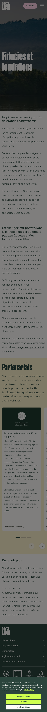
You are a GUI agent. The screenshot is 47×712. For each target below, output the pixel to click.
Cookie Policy (29, 690)
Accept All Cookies (23, 697)
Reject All (23, 702)
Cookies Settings (23, 707)
